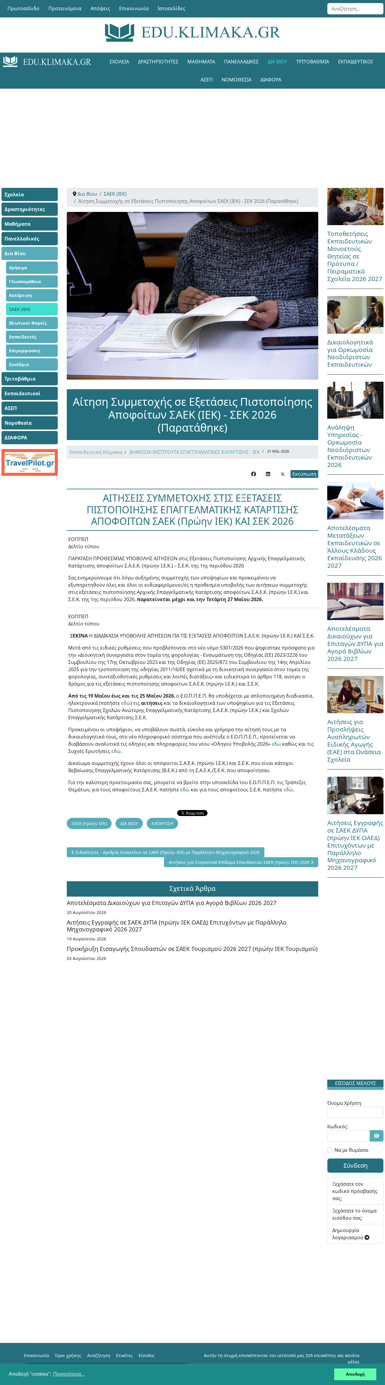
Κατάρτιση (20, 295)
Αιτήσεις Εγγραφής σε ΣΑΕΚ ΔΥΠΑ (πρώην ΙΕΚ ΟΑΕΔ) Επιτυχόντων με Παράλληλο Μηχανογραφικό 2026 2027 (177, 925)
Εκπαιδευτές (22, 337)
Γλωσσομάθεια (25, 281)
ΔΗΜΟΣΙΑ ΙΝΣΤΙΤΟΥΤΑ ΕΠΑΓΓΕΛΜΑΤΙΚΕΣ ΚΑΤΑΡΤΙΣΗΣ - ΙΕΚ (194, 452)
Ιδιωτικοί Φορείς (28, 323)
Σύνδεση (355, 1165)
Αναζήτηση (98, 1355)
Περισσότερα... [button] (69, 1374)
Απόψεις (100, 8)
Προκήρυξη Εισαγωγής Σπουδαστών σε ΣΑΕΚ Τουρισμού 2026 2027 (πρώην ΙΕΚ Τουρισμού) (192, 949)
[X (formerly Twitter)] (282, 474)
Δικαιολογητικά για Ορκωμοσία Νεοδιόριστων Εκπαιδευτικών (350, 353)
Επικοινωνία (134, 8)
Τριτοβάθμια (312, 61)
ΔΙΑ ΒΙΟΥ (129, 823)
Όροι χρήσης (68, 1355)
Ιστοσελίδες (171, 8)
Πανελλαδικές (241, 61)
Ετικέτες (124, 1355)
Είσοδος (147, 1355)
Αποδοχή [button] (355, 1374)
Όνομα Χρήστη (344, 1103)
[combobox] (355, 8)
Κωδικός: (337, 1126)
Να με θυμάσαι (351, 1150)
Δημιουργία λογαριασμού (348, 1234)
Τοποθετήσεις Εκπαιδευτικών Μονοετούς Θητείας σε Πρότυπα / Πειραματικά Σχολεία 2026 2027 (354, 256)
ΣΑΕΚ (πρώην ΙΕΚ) (89, 823)
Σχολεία (119, 61)
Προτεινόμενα (65, 8)
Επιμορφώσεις (24, 350)
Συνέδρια (19, 364)
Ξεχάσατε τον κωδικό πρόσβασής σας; (354, 1191)
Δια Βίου (277, 61)
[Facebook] (253, 474)
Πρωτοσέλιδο (23, 8)
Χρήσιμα (18, 268)
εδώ (126, 703)
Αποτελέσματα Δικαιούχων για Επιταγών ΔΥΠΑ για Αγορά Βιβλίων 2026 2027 (171, 903)
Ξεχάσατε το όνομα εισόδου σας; (354, 1214)
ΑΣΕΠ (207, 79)
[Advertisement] (192, 131)
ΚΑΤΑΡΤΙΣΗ (162, 823)
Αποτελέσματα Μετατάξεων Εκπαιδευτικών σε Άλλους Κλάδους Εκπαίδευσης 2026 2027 (354, 547)
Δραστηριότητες (158, 61)
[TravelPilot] (30, 462)
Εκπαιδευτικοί (355, 61)
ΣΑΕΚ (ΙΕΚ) (19, 309)
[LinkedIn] (268, 474)
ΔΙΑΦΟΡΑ (270, 79)
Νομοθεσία (236, 79)
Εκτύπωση (304, 474)
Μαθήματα (201, 61)
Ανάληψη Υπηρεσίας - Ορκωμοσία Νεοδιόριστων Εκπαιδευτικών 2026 (349, 446)
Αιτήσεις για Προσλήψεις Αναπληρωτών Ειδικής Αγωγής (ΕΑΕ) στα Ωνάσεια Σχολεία (354, 740)
